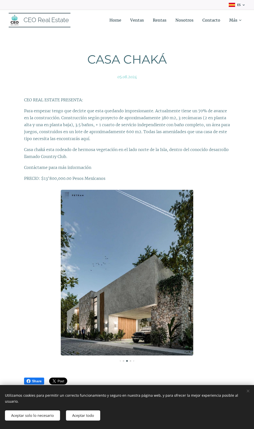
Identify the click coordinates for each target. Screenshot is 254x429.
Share (37, 381)
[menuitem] (115, 20)
